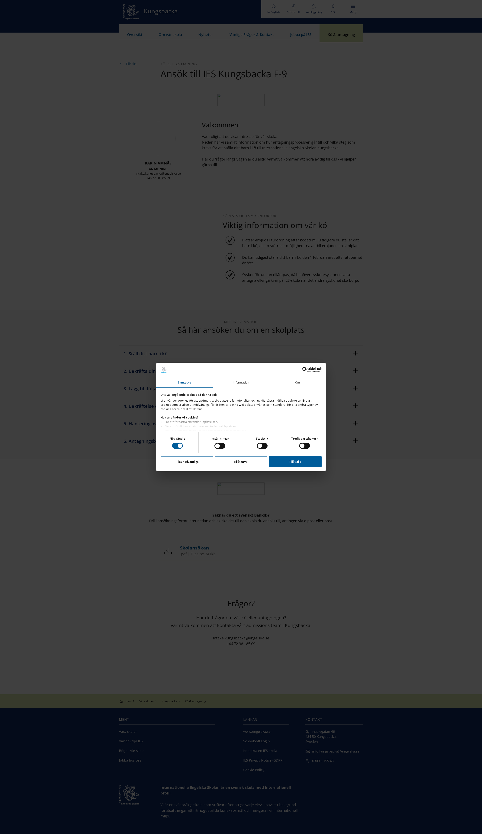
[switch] (219, 446)
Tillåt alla (295, 461)
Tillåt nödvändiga (187, 461)
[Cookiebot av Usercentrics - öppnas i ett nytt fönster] (305, 370)
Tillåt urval (241, 461)
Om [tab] (297, 382)
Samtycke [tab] (184, 382)
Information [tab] (241, 382)
